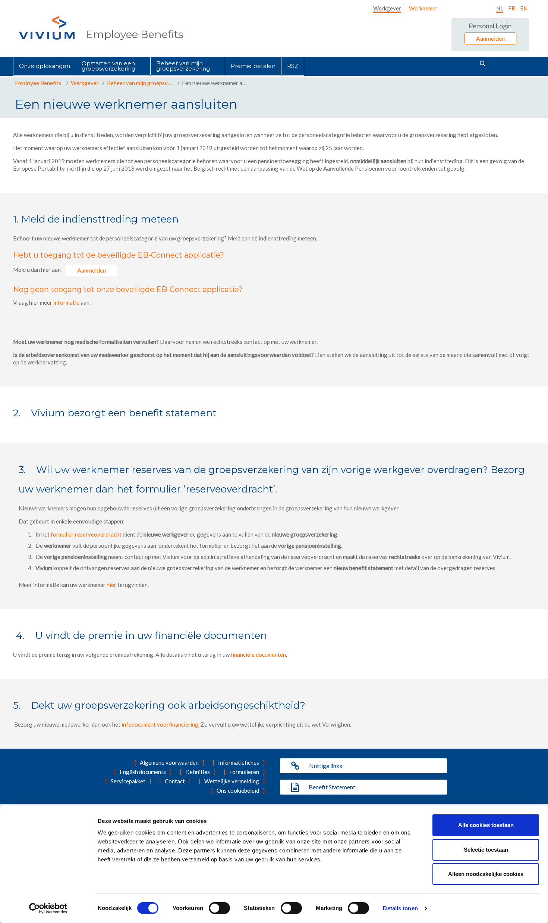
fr (511, 8)
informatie (66, 302)
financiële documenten (258, 654)
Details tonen (400, 908)
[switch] (219, 908)
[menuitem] (387, 8)
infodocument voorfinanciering (160, 724)
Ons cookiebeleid (238, 790)
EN (523, 8)
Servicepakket (128, 781)
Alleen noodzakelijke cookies (485, 874)
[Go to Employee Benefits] (47, 27)
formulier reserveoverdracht (86, 534)
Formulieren (244, 771)
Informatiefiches (238, 762)
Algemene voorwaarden (169, 762)
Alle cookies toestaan (486, 825)
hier (112, 584)
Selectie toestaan (486, 849)
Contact (175, 781)
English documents (143, 771)
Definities (197, 771)
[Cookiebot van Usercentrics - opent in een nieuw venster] (48, 908)
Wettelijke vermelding (231, 781)
